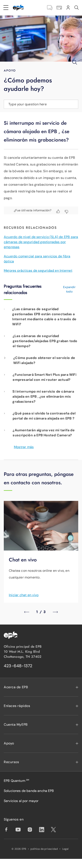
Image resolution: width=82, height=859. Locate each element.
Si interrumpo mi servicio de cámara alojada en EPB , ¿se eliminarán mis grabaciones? (43, 396)
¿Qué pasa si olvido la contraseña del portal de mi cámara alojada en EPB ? (44, 416)
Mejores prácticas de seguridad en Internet (38, 270)
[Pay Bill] (59, 7)
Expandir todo (69, 289)
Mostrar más (24, 447)
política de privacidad (44, 849)
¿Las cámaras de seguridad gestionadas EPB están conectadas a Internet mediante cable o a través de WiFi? (44, 316)
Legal (65, 849)
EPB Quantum (16, 780)
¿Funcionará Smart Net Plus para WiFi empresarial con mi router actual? (44, 377)
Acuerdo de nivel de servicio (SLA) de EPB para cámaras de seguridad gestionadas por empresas (41, 242)
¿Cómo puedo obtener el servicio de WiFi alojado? (44, 360)
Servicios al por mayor (21, 801)
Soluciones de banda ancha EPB (29, 791)
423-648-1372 (18, 665)
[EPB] (18, 7)
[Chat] (49, 7)
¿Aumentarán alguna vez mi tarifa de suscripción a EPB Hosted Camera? (43, 432)
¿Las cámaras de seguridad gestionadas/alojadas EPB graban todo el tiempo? (45, 341)
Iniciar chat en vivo (23, 595)
